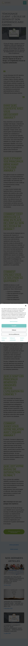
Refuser (14, 330)
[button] (25, 306)
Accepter (14, 325)
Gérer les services (13, 321)
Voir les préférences (14, 334)
